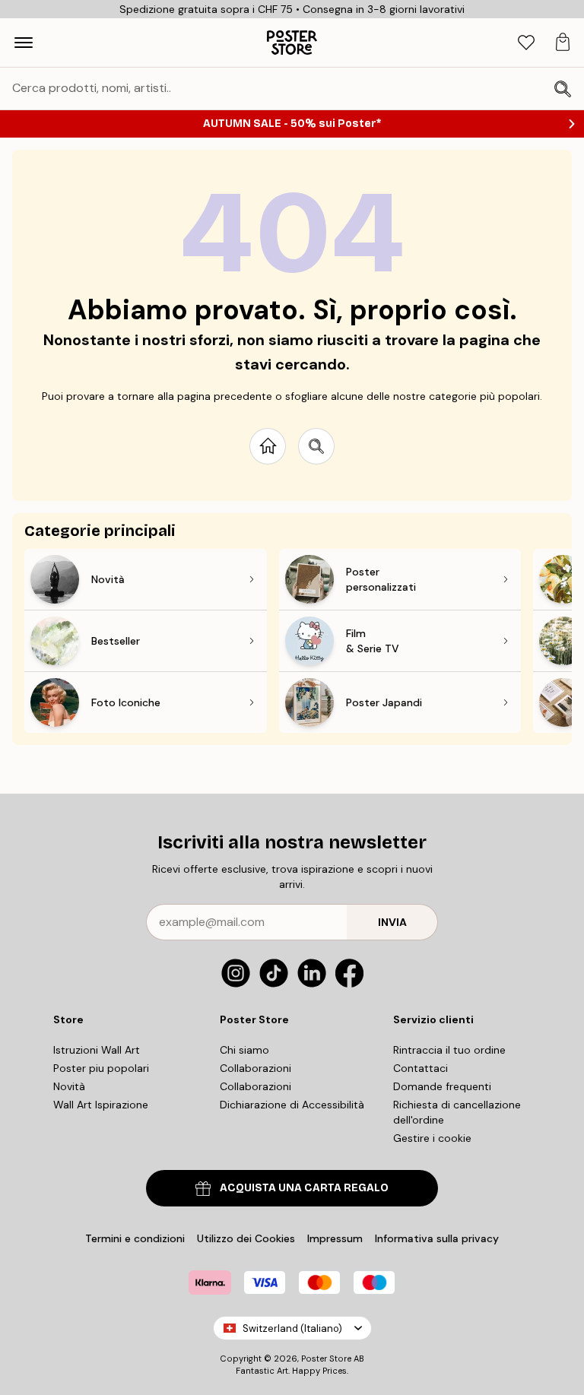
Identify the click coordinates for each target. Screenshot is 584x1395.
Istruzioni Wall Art (96, 1050)
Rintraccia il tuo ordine (449, 1050)
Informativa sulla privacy (437, 1238)
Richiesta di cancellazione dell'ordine (457, 1112)
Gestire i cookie (432, 1138)
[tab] (526, 43)
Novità (69, 1086)
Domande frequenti (442, 1086)
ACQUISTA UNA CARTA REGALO (304, 1187)
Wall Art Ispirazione (100, 1104)
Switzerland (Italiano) (292, 1328)
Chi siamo (244, 1050)
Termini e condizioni (135, 1238)
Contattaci (420, 1068)
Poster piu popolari (101, 1068)
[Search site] (316, 446)
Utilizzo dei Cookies (246, 1238)
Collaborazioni (255, 1068)
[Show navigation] (23, 42)
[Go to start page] (267, 446)
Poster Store (326, 1358)
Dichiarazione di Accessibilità (292, 1104)
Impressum (335, 1238)
